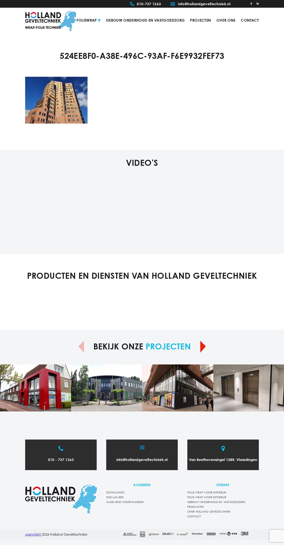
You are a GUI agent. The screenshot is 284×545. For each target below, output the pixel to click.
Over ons (226, 20)
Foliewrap (87, 20)
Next (203, 347)
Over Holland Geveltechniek (209, 511)
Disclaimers (114, 497)
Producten (195, 507)
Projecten (200, 20)
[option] (35, 387)
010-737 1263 (149, 4)
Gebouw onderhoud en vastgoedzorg (145, 20)
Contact (250, 20)
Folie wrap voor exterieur (206, 497)
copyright (33, 534)
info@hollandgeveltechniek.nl (204, 4)
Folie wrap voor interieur (206, 492)
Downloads (115, 492)
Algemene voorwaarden (125, 502)
